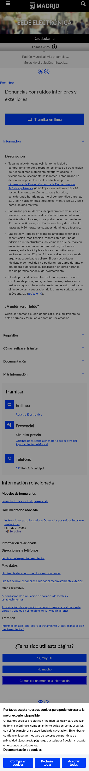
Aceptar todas (73, 762)
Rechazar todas (47, 762)
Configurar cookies (18, 762)
